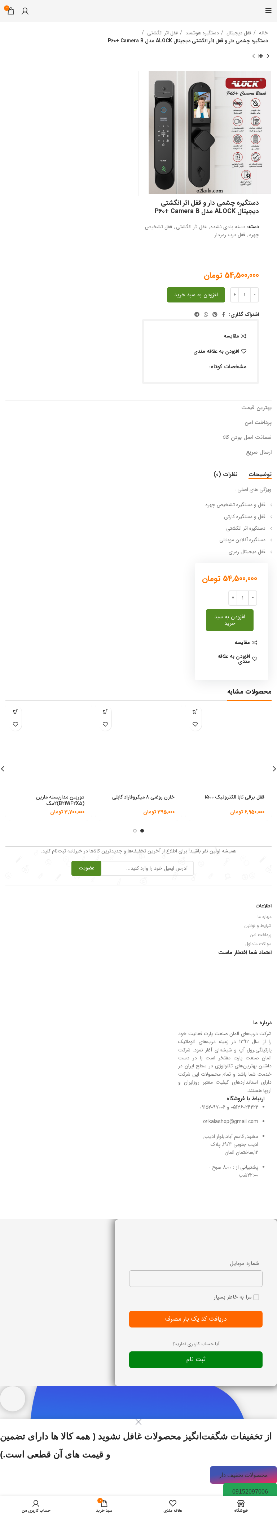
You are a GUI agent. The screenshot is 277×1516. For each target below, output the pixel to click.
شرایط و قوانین (258, 925)
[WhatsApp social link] (206, 314)
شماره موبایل (244, 1263)
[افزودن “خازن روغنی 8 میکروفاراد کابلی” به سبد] (105, 712)
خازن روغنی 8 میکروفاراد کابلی (143, 797)
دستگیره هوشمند (201, 33)
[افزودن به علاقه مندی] (195, 724)
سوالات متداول (258, 943)
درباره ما (265, 916)
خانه (263, 33)
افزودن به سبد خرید (196, 295)
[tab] (260, 474)
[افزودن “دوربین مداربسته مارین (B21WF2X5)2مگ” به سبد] (15, 712)
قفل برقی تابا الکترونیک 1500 (234, 797)
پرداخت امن (261, 934)
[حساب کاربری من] (25, 11)
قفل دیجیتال (238, 33)
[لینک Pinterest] (215, 314)
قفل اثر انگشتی (162, 33)
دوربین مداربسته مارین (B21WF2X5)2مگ (60, 800)
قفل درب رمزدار (230, 235)
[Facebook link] (223, 314)
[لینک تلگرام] (197, 314)
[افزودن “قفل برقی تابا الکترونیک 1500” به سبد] (195, 712)
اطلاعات (264, 906)
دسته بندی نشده (228, 227)
